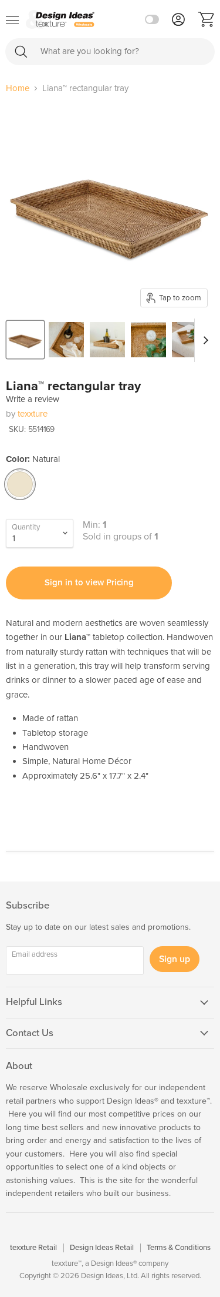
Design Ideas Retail (102, 1247)
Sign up (174, 959)
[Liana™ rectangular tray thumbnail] (25, 339)
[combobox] (110, 51)
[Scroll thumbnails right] (203, 340)
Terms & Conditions (179, 1247)
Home (17, 88)
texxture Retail (33, 1247)
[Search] (21, 51)
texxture (33, 413)
